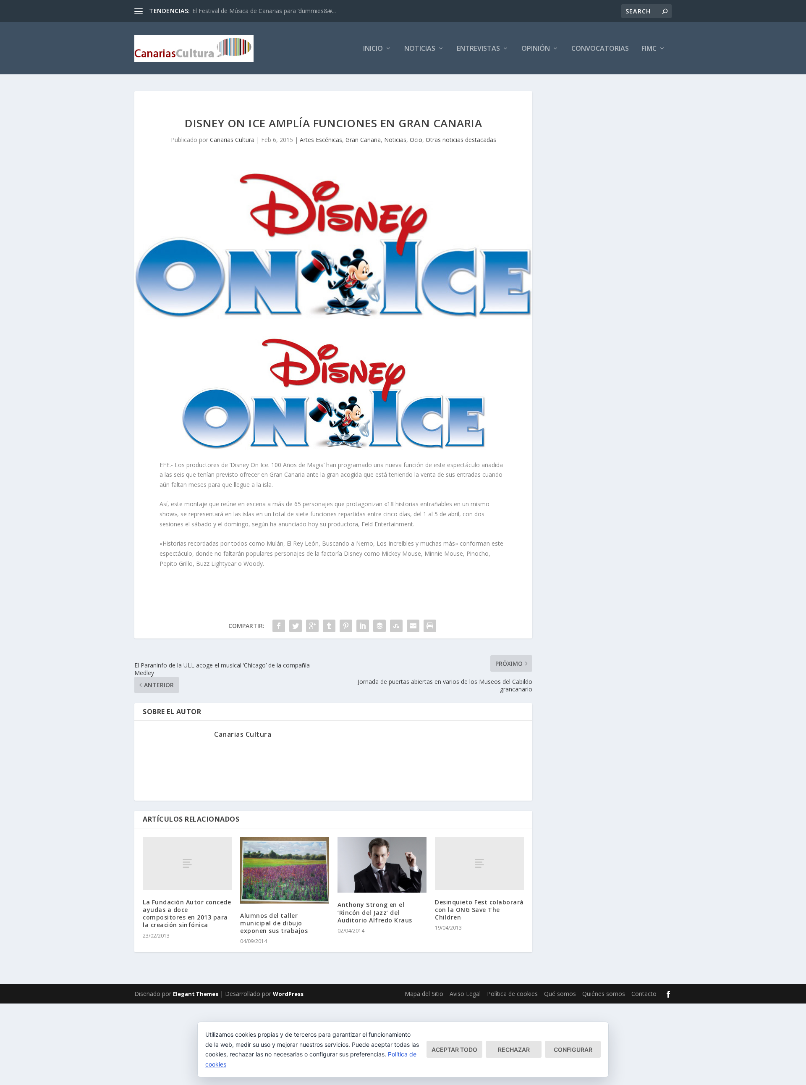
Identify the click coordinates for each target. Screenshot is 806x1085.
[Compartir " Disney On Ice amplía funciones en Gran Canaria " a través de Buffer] (379, 625)
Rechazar (514, 1049)
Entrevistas (478, 49)
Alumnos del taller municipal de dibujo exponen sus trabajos (274, 923)
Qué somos (560, 994)
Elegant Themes (195, 994)
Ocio (416, 140)
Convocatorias (600, 49)
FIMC (649, 49)
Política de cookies (512, 994)
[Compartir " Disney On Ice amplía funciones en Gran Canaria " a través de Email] (413, 625)
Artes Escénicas (321, 140)
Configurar (573, 1049)
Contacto (644, 994)
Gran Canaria (363, 140)
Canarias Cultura (232, 140)
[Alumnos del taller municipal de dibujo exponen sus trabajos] (284, 870)
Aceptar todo (454, 1049)
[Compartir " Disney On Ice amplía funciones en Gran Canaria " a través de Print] (429, 625)
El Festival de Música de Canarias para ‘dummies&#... (264, 11)
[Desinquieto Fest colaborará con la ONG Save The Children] (479, 863)
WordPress (288, 994)
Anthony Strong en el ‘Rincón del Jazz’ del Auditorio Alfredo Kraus (375, 912)
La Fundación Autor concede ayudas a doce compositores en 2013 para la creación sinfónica (187, 913)
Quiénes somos (603, 994)
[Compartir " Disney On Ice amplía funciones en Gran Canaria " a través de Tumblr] (329, 625)
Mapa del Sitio (424, 994)
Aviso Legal (465, 994)
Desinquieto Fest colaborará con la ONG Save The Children (479, 909)
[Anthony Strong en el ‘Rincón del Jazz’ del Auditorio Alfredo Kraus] (382, 865)
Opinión (535, 49)
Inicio (373, 49)
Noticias (419, 49)
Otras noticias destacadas (461, 140)
